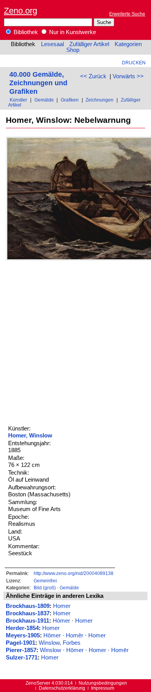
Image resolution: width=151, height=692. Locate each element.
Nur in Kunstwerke (72, 32)
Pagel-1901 (20, 643)
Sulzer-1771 (22, 657)
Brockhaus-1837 (28, 613)
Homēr (74, 635)
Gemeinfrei (45, 580)
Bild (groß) (45, 587)
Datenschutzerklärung (62, 687)
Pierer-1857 (21, 650)
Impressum (102, 687)
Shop (72, 50)
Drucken (134, 62)
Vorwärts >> (128, 76)
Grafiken (70, 99)
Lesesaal (52, 44)
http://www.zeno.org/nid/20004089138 (73, 573)
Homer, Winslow (30, 435)
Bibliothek (25, 32)
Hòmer (61, 621)
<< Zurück (93, 76)
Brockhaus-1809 (28, 606)
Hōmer (52, 635)
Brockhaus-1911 (27, 621)
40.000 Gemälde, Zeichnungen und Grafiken (38, 82)
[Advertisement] (75, 341)
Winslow (50, 650)
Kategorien (128, 44)
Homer (61, 606)
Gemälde (44, 99)
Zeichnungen (99, 99)
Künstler (18, 99)
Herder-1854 (22, 628)
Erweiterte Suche (127, 13)
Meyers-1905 (23, 635)
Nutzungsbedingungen (103, 682)
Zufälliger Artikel (89, 44)
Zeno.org (20, 10)
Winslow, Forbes (60, 643)
